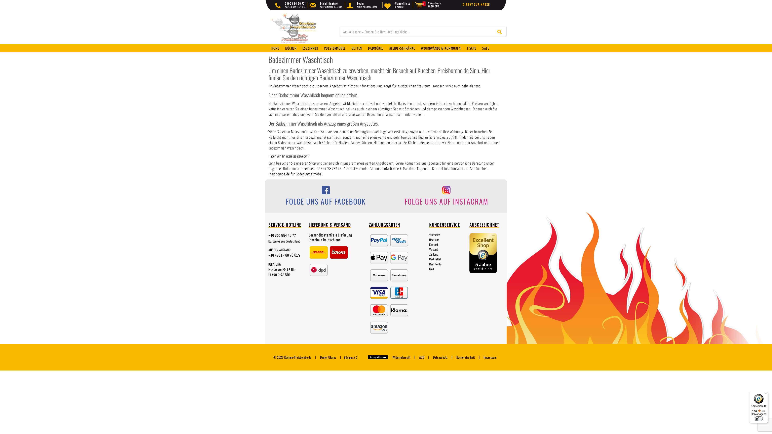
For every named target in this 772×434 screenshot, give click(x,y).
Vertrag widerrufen (378, 357)
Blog (431, 269)
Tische (471, 48)
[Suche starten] (500, 32)
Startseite (434, 235)
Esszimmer (310, 48)
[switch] (759, 418)
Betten (357, 48)
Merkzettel (435, 259)
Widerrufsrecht (401, 357)
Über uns (434, 240)
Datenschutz (440, 357)
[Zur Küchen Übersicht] (297, 29)
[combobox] (423, 32)
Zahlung (433, 254)
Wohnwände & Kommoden (441, 48)
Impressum (490, 357)
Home (275, 48)
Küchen (291, 48)
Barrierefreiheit (465, 357)
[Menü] (765, 394)
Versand (433, 250)
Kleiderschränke (402, 48)
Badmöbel (375, 48)
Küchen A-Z (350, 357)
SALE (485, 48)
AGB (421, 357)
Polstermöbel (335, 48)
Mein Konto (435, 264)
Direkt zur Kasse (476, 4)
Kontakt (433, 245)
